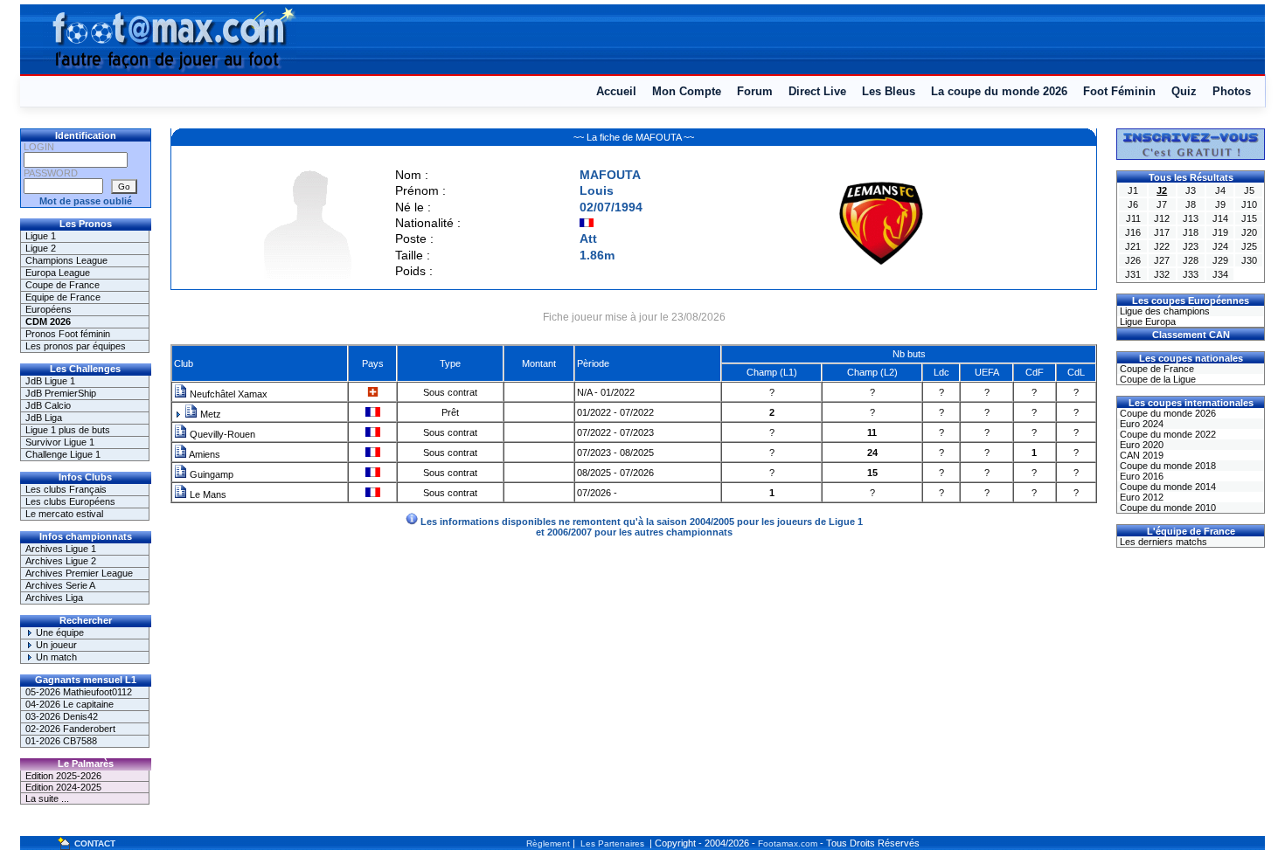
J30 (1249, 260)
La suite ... (47, 798)
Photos (1231, 91)
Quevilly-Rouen (221, 434)
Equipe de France (63, 297)
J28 (1190, 260)
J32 (1162, 274)
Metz (209, 414)
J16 (1133, 232)
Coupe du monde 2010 (1166, 507)
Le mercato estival (64, 513)
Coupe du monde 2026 (1166, 413)
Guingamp (210, 474)
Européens (48, 309)
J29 (1220, 260)
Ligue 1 (40, 236)
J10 (1249, 204)
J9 (1220, 204)
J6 (1133, 204)
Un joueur (55, 644)
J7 (1161, 204)
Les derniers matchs (1162, 541)
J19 (1220, 232)
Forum (755, 91)
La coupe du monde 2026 (999, 91)
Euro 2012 (1140, 497)
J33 (1190, 274)
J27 (1162, 260)
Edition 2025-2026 (63, 776)
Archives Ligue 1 (60, 548)
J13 (1190, 218)
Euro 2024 (1140, 423)
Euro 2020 (1140, 444)
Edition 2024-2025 (63, 787)
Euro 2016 (1140, 476)
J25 (1249, 246)
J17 (1162, 232)
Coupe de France (62, 285)
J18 (1190, 232)
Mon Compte (686, 91)
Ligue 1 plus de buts (67, 430)
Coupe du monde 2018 (1166, 465)
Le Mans (206, 494)
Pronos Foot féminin (67, 333)
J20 (1249, 232)
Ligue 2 (40, 248)
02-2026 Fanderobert (70, 728)
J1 (1133, 190)
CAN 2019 (1140, 455)
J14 (1220, 218)
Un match (55, 657)
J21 (1133, 246)
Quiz (1184, 91)
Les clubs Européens (70, 501)
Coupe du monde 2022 (1166, 434)
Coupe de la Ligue (1156, 379)
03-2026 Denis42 (61, 716)
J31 (1133, 274)
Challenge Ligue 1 (63, 454)
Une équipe (58, 632)
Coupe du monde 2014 (1166, 486)
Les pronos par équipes (75, 346)
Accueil (616, 91)
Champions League (66, 260)
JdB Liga (43, 417)
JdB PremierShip (60, 393)
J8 (1190, 204)
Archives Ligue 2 (60, 561)
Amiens (203, 454)
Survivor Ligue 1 (59, 442)
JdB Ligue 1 (50, 381)
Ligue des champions (1163, 311)
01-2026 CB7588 (61, 741)
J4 (1220, 190)
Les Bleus (888, 91)
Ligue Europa (1146, 321)
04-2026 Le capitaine (69, 704)
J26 (1133, 260)
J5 (1249, 190)
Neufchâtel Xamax (227, 394)
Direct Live (817, 91)
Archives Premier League (79, 573)
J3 (1190, 190)
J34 (1220, 274)
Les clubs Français (66, 489)
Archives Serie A (60, 585)
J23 (1190, 246)
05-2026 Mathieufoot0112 (78, 692)
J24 (1220, 246)
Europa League (57, 272)
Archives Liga (54, 597)
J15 (1249, 218)
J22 (1162, 246)
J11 (1133, 218)
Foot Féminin (1119, 91)
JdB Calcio (48, 405)
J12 (1162, 218)
